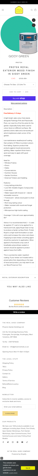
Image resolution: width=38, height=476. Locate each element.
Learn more (13, 473)
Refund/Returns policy (10, 384)
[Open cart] (35, 10)
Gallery (4, 377)
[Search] (32, 10)
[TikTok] (27, 442)
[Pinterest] (17, 442)
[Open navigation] (3, 10)
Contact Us (6, 374)
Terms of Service (8, 381)
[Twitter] (8, 442)
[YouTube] (22, 442)
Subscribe (10, 413)
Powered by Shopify (19, 454)
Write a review (19, 312)
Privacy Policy (7, 370)
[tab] (7, 109)
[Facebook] (3, 442)
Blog (4, 387)
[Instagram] (12, 442)
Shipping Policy (8, 363)
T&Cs (4, 367)
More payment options (19, 103)
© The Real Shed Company (18, 451)
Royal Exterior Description (15, 277)
